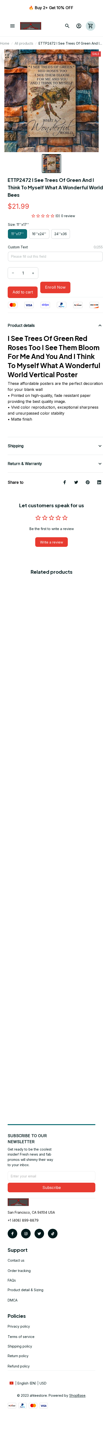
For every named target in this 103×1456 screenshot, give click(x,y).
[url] (77, 1395)
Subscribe (51, 1187)
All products (24, 43)
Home (4, 43)
